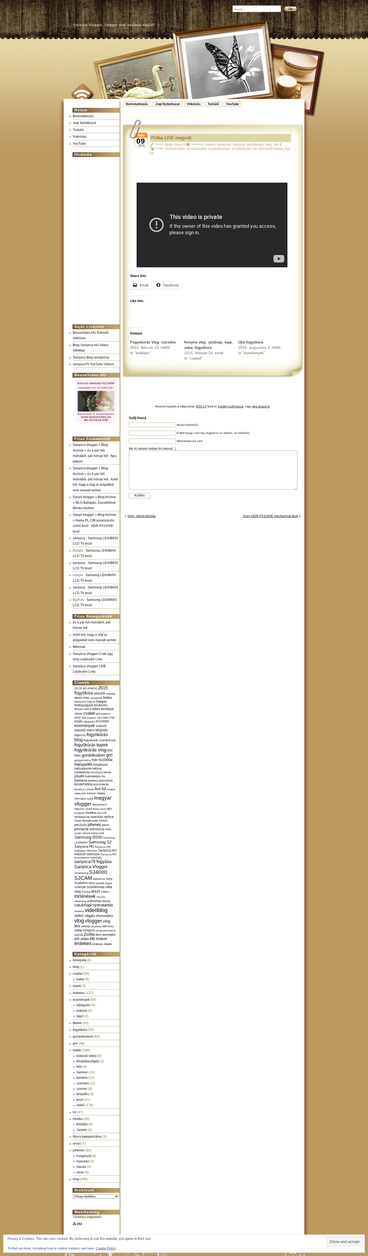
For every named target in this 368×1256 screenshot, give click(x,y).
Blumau (79, 709)
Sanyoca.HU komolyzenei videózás (95, 856)
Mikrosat (79, 647)
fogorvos (80, 735)
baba (107, 698)
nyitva (108, 817)
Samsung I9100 (88, 837)
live (98, 788)
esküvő (101, 726)
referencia (96, 829)
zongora (89, 930)
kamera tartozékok (100, 780)
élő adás (81, 939)
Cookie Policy (106, 1248)
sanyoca (79, 538)
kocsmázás (101, 784)
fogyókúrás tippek (91, 744)
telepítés (83, 1094)
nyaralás (97, 816)
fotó (110, 750)
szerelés (83, 1083)
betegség (79, 960)
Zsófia (89, 934)
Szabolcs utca (84, 883)
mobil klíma (92, 808)
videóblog (96, 910)
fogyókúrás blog (196, 148)
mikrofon (79, 808)
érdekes (83, 943)
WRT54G (108, 926)
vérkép (85, 926)
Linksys (89, 789)
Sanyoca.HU (84, 847)
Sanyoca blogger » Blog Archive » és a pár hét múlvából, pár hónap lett (90, 450)
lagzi (80, 1016)
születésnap (96, 887)
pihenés (94, 824)
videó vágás (84, 915)
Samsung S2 (100, 842)
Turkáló (213, 104)
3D (80, 688)
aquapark (96, 697)
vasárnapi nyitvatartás (93, 905)
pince (105, 824)
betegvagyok (83, 705)
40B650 (92, 688)
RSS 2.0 (201, 406)
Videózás (194, 104)
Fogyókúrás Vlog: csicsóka (153, 342)
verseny (79, 911)
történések (85, 896)
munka (90, 813)
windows (96, 926)
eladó (78, 721)
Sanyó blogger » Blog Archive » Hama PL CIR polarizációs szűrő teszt (94, 520)
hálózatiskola (82, 768)
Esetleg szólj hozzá (230, 406)
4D (84, 688)
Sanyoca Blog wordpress (91, 357)
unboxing (94, 901)
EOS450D (102, 721)
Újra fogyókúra (250, 342)
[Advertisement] (94, 238)
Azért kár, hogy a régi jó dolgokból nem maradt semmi (95, 484)
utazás (106, 901)
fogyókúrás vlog (90, 750)
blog (76, 967)
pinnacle (81, 829)
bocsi (88, 709)
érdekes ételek (102, 944)
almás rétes (82, 697)
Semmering (81, 872)
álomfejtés (109, 934)
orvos (103, 820)
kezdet (79, 784)
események (84, 725)
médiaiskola (82, 816)
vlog (79, 921)
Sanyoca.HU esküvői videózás (95, 852)
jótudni (79, 776)
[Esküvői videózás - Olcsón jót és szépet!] (95, 423)
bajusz (91, 701)
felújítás (101, 730)
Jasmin (82, 1130)
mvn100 (102, 812)
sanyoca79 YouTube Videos (93, 364)
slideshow (99, 878)
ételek (77, 1023)
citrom (78, 713)
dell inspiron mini (92, 717)
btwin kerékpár (103, 709)
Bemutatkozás (137, 104)
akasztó (99, 693)
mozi (103, 808)
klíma (89, 784)
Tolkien (105, 891)
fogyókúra (80, 1030)
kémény (79, 789)
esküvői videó (84, 730)
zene (78, 930)
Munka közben (83, 508)
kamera (80, 780)
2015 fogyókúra (91, 690)
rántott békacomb (93, 833)
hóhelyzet (97, 772)
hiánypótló (83, 764)
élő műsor (98, 938)
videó (81, 1105)
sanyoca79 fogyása (93, 861)
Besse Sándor (174, 144)
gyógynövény (82, 760)
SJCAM (83, 878)
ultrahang (80, 901)
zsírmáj (78, 934)
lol (104, 788)
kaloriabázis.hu (95, 776)
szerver (80, 887)
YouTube (232, 104)
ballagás (101, 701)
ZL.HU (77, 1224)
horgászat (100, 765)
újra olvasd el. (261, 406)
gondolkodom (93, 755)
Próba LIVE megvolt (171, 137)
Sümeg (86, 891)
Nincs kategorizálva (87, 1136)
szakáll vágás (104, 883)
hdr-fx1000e (102, 760)
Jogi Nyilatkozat (167, 104)
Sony (109, 878)
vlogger (93, 921)
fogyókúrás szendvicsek (100, 740)
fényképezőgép (88, 1061)
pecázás (80, 825)
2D (76, 688)
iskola (107, 772)
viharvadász (104, 915)
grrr (109, 755)
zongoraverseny (106, 930)
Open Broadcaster (86, 820)
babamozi (80, 701)
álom (98, 934)
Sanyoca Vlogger (90, 866)
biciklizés (100, 705)
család (89, 713)
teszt (95, 891)
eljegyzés (89, 721)
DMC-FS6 (109, 717)
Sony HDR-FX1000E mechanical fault (270, 516)
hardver (82, 1072)
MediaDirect (99, 804)
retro (108, 829)
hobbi (77, 1050)
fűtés (77, 755)
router (78, 833)
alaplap (110, 693)
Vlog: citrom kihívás (141, 516)
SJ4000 (98, 872)
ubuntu (100, 896)
